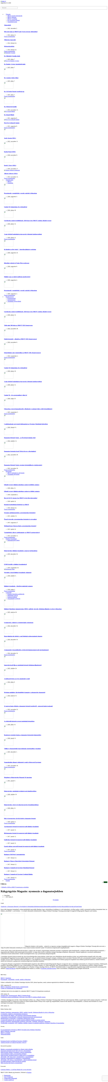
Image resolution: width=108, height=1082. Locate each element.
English (8, 880)
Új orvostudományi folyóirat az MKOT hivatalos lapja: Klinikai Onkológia (21, 1029)
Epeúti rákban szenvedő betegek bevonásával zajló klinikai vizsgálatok (24, 846)
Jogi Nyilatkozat (8, 1077)
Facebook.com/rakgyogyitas (48, 968)
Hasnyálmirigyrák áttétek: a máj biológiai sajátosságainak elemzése (23, 636)
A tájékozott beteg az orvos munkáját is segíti (17, 678)
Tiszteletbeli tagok (12, 22)
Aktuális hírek (9, 180)
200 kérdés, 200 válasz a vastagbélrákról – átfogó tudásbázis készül (18, 1060)
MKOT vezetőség (12, 19)
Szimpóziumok (11, 300)
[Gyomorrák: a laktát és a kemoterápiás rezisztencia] (8, 619)
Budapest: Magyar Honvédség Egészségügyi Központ (19, 861)
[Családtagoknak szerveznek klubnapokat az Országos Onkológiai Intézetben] (8, 420)
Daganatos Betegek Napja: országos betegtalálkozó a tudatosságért (23, 465)
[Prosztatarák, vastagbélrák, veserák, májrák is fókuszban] (8, 190)
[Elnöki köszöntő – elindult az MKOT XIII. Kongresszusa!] (8, 335)
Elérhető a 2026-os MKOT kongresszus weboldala (15, 887)
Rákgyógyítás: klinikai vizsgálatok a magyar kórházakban (20, 550)
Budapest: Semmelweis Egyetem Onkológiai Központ (19, 867)
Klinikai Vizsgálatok (11, 539)
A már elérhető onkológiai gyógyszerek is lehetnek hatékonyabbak (23, 234)
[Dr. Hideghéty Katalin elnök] (9, 52)
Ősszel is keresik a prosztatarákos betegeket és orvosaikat (20, 519)
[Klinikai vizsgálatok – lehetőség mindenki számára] (8, 583)
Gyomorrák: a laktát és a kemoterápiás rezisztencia (18, 622)
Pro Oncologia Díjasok (13, 20)
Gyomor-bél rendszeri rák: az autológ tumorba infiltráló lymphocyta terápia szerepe (23, 1020)
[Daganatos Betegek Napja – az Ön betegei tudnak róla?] (8, 434)
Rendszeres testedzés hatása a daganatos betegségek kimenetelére (22, 735)
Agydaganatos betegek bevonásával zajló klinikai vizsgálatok (21, 826)
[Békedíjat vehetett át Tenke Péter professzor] (8, 260)
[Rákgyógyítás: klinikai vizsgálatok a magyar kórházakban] (8, 547)
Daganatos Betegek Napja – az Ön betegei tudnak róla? (20, 437)
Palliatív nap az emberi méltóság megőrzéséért (17, 277)
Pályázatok (9, 471)
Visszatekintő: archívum (13, 598)
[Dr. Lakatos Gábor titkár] (8, 74)
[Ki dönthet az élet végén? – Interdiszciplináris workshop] (8, 246)
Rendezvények (10, 297)
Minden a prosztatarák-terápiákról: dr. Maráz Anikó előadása (17, 1049)
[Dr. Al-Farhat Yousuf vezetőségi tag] (8, 88)
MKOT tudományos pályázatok (15, 473)
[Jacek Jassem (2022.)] (8, 134)
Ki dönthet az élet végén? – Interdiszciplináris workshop (20, 249)
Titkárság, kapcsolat (10, 40)
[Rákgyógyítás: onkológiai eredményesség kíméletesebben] (8, 788)
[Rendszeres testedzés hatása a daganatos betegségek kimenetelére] (8, 731)
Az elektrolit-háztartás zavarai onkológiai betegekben (19, 721)
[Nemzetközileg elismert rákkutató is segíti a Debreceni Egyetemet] (8, 759)
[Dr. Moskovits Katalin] (8, 103)
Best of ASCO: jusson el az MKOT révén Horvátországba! (20, 498)
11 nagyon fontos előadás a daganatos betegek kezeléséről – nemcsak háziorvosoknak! (28, 706)
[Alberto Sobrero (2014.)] (12, 170)
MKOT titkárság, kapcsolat (8, 1031)
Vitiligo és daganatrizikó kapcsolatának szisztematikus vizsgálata (22, 748)
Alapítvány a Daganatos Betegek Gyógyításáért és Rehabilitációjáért (19, 906)
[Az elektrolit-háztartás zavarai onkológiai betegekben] (8, 718)
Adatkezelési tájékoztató (10, 1078)
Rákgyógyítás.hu (70, 906)
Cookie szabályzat (9, 1080)
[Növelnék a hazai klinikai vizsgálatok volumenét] (9, 569)
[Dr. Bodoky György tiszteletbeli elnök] (11, 61)
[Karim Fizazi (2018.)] (8, 148)
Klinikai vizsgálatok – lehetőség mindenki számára (18, 586)
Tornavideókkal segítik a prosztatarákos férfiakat (13, 1054)
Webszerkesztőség (9, 46)
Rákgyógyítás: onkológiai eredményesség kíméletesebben (20, 791)
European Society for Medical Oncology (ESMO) (14, 1041)
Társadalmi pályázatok (13, 474)
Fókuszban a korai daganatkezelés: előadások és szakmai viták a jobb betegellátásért (28, 409)
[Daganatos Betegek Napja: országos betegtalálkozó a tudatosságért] (8, 462)
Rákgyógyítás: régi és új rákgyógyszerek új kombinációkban (21, 805)
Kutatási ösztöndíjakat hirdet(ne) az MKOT (16, 504)
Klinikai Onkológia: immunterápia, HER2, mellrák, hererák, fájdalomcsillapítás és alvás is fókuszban (33, 609)
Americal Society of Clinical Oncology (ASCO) (13, 1042)
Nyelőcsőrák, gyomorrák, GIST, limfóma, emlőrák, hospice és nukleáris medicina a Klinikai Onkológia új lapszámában (32, 1023)
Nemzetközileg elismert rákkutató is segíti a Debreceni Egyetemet (22, 762)
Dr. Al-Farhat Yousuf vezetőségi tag (14, 91)
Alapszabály (7, 25)
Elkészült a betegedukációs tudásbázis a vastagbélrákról (15, 1058)
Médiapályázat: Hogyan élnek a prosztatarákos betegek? (20, 526)
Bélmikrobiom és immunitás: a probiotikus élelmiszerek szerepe (17, 1018)
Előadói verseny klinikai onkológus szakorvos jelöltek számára (22, 491)
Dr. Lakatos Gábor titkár (11, 78)
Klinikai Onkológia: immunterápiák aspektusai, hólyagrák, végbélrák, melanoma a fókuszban (25, 1021)
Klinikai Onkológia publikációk (15, 594)
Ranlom (29, 1072)
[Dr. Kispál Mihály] (9, 111)
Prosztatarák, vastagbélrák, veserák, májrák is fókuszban (20, 193)
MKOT (9, 181)
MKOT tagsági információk (14, 15)
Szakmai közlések (12, 597)
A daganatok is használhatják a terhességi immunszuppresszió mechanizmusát (26, 650)
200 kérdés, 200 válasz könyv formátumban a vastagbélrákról (17, 1057)
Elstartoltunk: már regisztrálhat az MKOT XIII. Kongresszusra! (22, 352)
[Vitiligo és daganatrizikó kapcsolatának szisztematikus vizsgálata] (8, 745)
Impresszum (7, 1075)
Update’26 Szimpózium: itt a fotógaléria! (15, 207)
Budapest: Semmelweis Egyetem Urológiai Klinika (18, 874)
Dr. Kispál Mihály (9, 115)
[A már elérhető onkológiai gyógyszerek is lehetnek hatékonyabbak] (8, 231)
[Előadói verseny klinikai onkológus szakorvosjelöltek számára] (8, 481)
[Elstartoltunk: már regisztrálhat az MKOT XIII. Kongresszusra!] (8, 349)
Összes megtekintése (9, 36)
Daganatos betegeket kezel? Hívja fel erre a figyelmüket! (20, 451)
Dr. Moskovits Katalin (10, 106)
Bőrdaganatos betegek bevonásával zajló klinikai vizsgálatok (21, 833)
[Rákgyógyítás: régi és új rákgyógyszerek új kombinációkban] (8, 801)
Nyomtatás (56, 900)
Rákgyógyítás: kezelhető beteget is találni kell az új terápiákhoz (17, 1055)
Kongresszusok (11, 298)
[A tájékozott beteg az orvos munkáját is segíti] (8, 675)
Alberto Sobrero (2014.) (11, 173)
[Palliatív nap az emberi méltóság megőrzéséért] (8, 273)
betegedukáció (41, 906)
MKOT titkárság (11, 17)
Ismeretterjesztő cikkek (13, 540)
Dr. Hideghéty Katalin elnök (12, 56)
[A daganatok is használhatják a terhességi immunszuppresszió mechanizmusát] (8, 646)
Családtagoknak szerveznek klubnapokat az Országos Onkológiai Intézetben (26, 424)
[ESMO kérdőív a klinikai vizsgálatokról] (8, 561)
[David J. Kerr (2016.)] (8, 162)
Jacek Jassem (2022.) (10, 138)
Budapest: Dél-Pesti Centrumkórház (14, 854)
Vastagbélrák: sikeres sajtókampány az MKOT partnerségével (22, 532)
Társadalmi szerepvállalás (14, 301)
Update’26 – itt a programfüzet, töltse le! (15, 395)
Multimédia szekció (12, 595)
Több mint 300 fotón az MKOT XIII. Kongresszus (18, 325)
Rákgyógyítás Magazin (60, 906)
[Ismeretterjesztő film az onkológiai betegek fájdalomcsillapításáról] (8, 662)
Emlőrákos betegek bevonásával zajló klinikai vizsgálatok (20, 839)
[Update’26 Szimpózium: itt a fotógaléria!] (8, 203)
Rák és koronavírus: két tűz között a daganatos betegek (20, 818)
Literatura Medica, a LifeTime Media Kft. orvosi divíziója (16, 1069)
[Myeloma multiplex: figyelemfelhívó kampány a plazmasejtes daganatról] (8, 689)
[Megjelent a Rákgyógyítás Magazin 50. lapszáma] (8, 774)
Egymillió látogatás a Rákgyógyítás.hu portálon (13, 1061)
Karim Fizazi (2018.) (10, 151)
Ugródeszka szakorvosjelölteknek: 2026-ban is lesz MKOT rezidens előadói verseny (27, 220)
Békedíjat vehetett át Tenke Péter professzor (16, 263)
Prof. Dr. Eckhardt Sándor (11, 123)
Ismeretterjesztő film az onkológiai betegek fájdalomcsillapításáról (22, 665)
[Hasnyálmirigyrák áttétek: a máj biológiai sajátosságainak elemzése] (8, 633)
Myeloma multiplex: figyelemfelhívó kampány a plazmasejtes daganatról (24, 692)
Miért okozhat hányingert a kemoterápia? (11, 1063)
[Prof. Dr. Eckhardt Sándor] (11, 119)
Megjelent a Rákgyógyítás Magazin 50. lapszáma (18, 777)
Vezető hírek (78, 906)
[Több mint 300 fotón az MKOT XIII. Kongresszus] (8, 322)
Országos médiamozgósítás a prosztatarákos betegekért (19, 512)
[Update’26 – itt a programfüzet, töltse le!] (8, 392)
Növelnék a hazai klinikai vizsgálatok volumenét (17, 572)
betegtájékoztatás (49, 906)
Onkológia (10, 183)
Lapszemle (8, 592)
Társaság (8, 14)
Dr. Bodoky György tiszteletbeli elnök (14, 64)
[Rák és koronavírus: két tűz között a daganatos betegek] (8, 815)
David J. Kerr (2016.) (10, 165)
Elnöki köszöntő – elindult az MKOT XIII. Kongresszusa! (20, 339)
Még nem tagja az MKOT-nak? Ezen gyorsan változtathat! (21, 31)
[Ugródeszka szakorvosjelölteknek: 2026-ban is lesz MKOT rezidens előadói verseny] (8, 217)
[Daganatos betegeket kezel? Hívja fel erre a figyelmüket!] (8, 448)
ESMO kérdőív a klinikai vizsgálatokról (15, 564)
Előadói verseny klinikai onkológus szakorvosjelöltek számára (21, 484)
